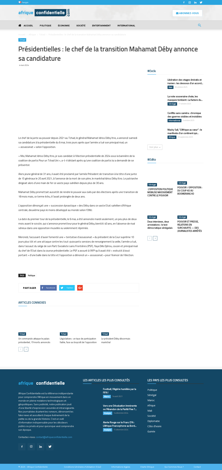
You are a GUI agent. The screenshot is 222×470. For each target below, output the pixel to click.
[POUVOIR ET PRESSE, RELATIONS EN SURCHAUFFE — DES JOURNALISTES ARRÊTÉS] (190, 210)
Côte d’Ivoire (154, 426)
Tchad (42, 34)
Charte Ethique (147, 466)
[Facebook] (183, 2)
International (126, 25)
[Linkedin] (195, 2)
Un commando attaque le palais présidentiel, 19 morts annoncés (34, 340)
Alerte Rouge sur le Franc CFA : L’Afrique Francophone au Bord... (119, 424)
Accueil (28, 25)
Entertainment (101, 25)
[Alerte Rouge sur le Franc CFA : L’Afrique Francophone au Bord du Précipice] (91, 427)
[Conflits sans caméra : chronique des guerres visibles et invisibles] (156, 117)
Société (80, 25)
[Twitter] (201, 2)
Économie (64, 25)
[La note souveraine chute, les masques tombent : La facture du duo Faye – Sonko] (156, 101)
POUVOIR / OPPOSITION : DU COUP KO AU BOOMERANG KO (189, 190)
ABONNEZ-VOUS (188, 13)
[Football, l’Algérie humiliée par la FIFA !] (91, 393)
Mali (170, 87)
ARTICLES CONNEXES (32, 302)
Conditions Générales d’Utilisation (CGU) (82, 466)
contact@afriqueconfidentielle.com (54, 437)
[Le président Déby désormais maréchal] (120, 323)
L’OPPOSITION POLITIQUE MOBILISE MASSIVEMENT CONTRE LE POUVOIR (160, 192)
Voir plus (153, 147)
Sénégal (172, 103)
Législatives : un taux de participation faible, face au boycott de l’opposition (78, 340)
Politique (45, 25)
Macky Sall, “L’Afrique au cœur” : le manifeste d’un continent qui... (185, 131)
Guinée (151, 431)
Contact (197, 466)
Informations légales (120, 466)
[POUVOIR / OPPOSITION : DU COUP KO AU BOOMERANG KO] (190, 176)
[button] (199, 25)
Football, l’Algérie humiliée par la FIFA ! (119, 390)
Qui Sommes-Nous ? (173, 466)
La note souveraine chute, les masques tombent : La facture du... (185, 98)
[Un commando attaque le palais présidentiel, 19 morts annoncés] (37, 323)
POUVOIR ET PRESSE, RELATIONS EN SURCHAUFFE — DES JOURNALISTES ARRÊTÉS (189, 226)
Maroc (107, 396)
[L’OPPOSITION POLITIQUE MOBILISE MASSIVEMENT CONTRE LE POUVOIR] (160, 176)
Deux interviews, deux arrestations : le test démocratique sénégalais (160, 225)
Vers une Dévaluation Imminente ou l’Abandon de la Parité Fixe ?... (120, 407)
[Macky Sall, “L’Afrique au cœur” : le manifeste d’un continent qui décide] (156, 134)
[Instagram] (189, 2)
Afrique (32, 34)
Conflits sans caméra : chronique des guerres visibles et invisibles (185, 114)
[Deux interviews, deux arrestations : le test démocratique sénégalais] (160, 210)
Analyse (107, 413)
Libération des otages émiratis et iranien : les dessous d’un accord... (185, 81)
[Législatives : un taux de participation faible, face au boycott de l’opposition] (79, 323)
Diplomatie (153, 421)
